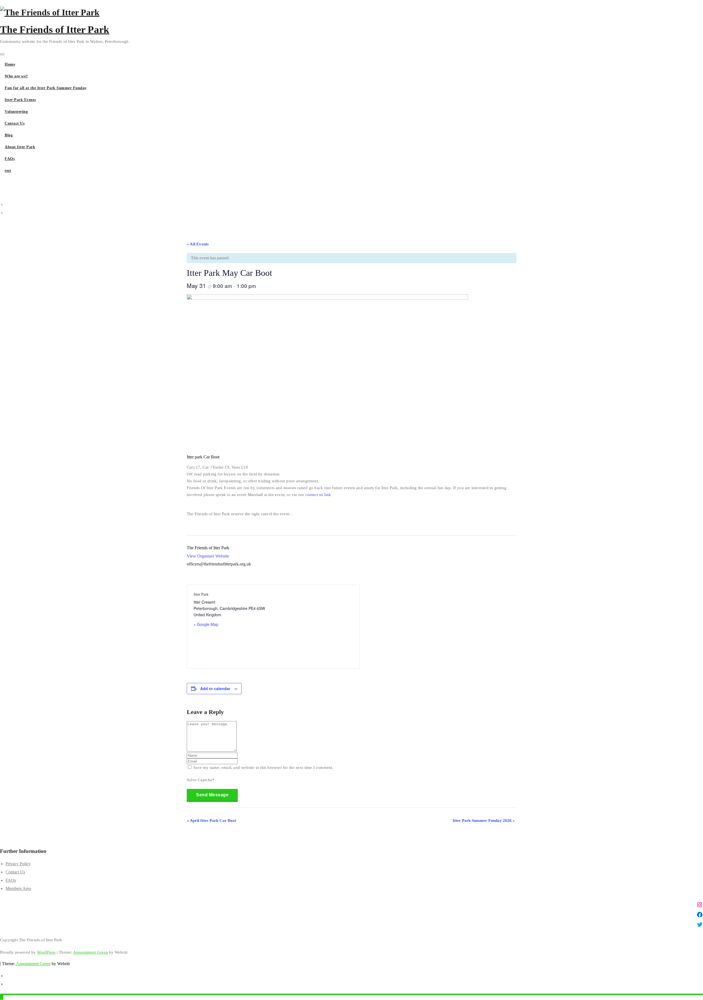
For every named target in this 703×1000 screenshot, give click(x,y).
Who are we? (16, 76)
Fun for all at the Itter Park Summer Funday (46, 88)
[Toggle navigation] (2, 54)
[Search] (1, 179)
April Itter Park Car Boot (211, 820)
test (8, 171)
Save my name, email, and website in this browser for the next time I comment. (263, 767)
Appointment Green (90, 952)
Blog (9, 135)
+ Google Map (206, 624)
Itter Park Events (20, 100)
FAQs (10, 159)
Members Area (18, 888)
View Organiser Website (208, 556)
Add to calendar (215, 688)
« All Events (198, 244)
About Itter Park (20, 147)
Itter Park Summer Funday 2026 (484, 820)
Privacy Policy (18, 863)
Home (10, 64)
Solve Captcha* (200, 780)
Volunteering (16, 112)
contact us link (318, 494)
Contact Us (14, 123)
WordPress (46, 952)
